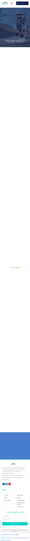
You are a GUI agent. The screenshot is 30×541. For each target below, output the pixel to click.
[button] (11, 3)
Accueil (6, 39)
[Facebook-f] (3, 484)
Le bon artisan (5, 534)
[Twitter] (6, 484)
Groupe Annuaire (14, 534)
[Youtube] (9, 484)
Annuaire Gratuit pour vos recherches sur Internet (15, 538)
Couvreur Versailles (13, 39)
